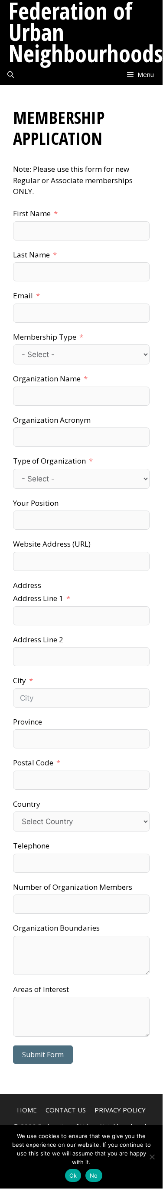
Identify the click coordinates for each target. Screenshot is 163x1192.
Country (26, 804)
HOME (27, 1109)
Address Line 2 (38, 639)
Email (23, 295)
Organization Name (47, 379)
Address (27, 585)
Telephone (31, 846)
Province (27, 722)
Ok (73, 1175)
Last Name (31, 255)
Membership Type (44, 337)
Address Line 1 (38, 598)
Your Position (36, 503)
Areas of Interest (41, 989)
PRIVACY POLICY (120, 1109)
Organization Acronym (52, 420)
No (94, 1175)
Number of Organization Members (72, 887)
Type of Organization (49, 461)
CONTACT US (66, 1109)
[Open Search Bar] (10, 74)
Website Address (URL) (52, 544)
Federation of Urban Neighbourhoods (86, 32)
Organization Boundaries (56, 928)
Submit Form (43, 1054)
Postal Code (33, 763)
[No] (151, 1156)
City (19, 680)
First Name (32, 213)
